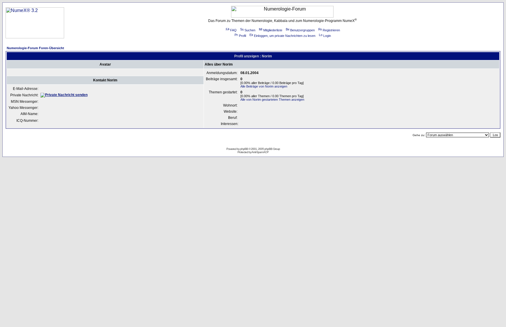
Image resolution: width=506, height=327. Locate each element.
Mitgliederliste (272, 30)
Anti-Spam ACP (260, 152)
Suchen (250, 30)
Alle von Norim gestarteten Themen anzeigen (272, 99)
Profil (242, 35)
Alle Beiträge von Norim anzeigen (263, 86)
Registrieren (331, 30)
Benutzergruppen (302, 30)
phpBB (244, 148)
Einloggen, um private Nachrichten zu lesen (284, 35)
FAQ (233, 30)
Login (327, 35)
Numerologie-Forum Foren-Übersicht (35, 48)
